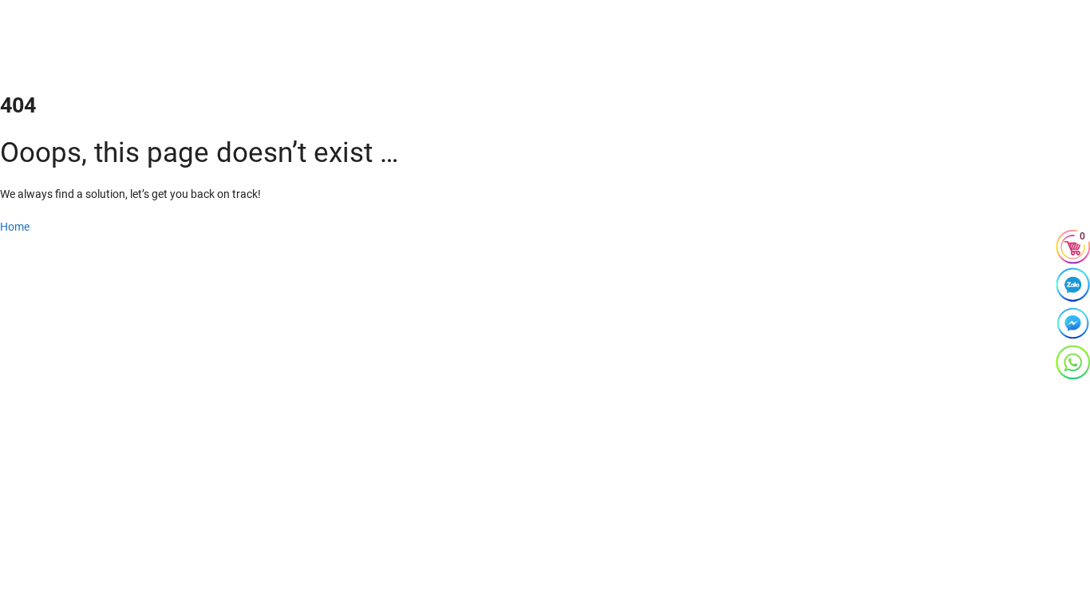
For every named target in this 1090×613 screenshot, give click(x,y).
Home (15, 226)
